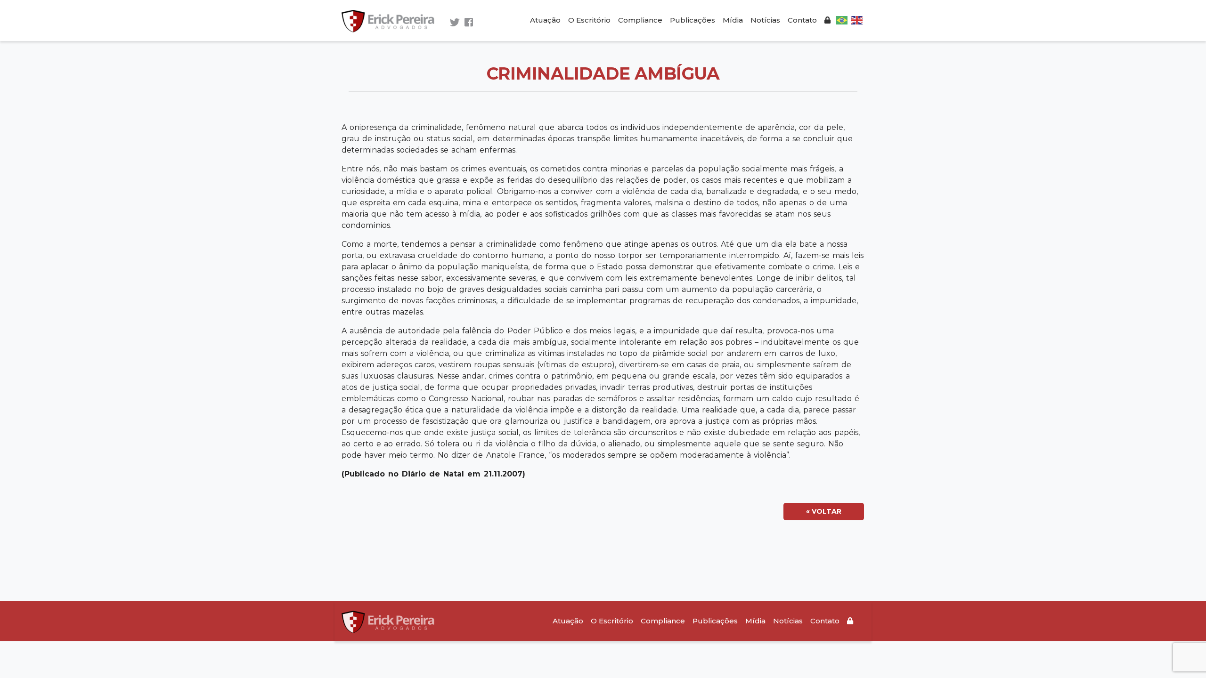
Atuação (545, 20)
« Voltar (823, 511)
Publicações (692, 20)
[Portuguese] (841, 19)
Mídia (733, 20)
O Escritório (589, 20)
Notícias (765, 20)
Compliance (640, 20)
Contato (802, 20)
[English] (856, 19)
